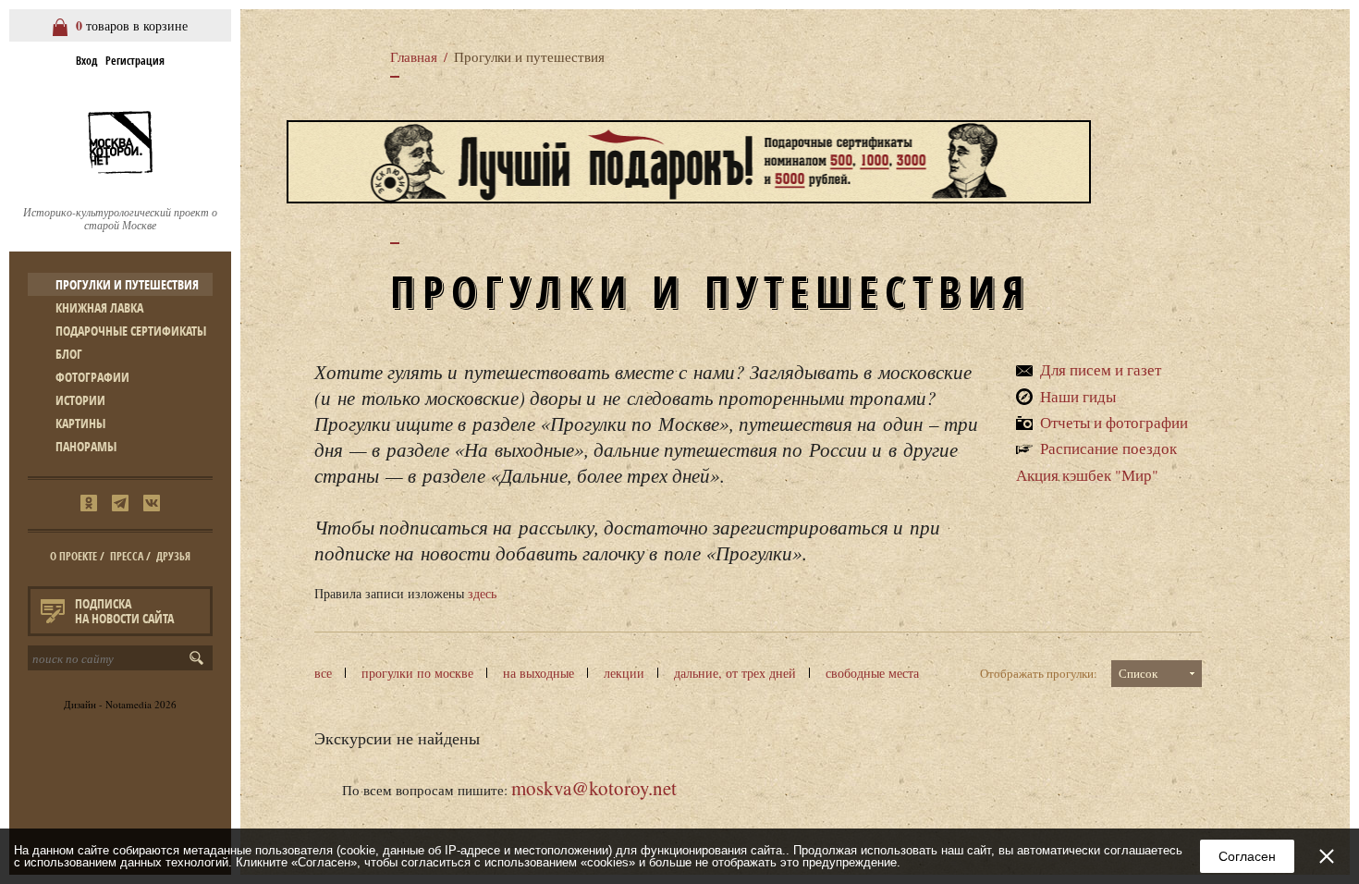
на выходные (538, 672)
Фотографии (92, 377)
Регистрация (135, 60)
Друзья (173, 556)
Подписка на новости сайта (124, 611)
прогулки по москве (417, 672)
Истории (80, 400)
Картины (80, 423)
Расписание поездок (1108, 448)
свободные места (872, 672)
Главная (413, 57)
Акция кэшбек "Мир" (1087, 474)
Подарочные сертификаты (130, 330)
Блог (68, 353)
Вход (86, 60)
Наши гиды (1078, 396)
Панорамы (85, 446)
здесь (482, 593)
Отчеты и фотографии (1114, 422)
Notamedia (128, 704)
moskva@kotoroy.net (594, 788)
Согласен (1247, 856)
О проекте (73, 556)
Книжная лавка (99, 307)
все (323, 672)
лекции (624, 672)
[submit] (200, 657)
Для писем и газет (1100, 369)
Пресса (126, 556)
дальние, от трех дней (735, 672)
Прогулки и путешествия (127, 284)
